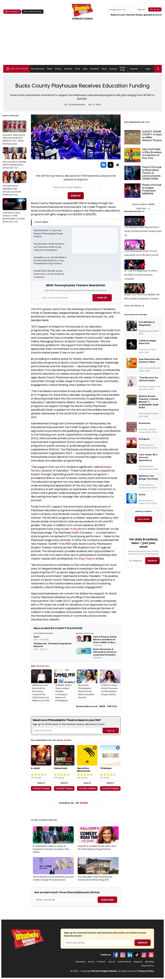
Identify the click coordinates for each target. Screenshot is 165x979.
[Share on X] (110, 165)
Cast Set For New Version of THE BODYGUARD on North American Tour (14, 211)
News (49, 68)
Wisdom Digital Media (104, 971)
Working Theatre (84, 558)
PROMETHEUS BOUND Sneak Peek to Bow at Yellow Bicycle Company (49, 274)
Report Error (147, 965)
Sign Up (76, 195)
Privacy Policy (146, 971)
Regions (138, 961)
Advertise (80, 961)
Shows (58, 68)
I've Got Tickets (41, 788)
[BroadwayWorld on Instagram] (123, 955)
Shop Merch (13, 11)
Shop (104, 68)
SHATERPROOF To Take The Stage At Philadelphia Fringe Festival (48, 233)
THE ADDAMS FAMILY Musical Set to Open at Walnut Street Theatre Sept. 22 (143, 231)
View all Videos (132, 305)
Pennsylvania (37, 68)
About (91, 961)
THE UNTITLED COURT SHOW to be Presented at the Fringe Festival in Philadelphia (49, 247)
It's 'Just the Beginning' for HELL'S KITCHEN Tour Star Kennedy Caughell (140, 274)
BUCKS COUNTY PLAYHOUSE (63, 628)
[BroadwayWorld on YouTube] (151, 955)
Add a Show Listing (33, 11)
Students (94, 68)
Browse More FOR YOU (143, 206)
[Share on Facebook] (103, 165)
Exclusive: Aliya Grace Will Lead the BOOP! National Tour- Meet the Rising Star (14, 133)
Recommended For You (137, 122)
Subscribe (107, 899)
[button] (158, 69)
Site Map (149, 961)
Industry (68, 68)
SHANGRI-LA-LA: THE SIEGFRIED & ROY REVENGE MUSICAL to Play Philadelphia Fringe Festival (50, 260)
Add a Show (143, 519)
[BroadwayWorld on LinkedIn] (130, 955)
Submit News (124, 961)
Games (113, 68)
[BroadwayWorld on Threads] (144, 955)
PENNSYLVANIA (82, 18)
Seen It (41, 783)
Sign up (152, 560)
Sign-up (141, 9)
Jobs (84, 68)
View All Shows (143, 511)
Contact (101, 961)
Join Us (111, 961)
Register (134, 68)
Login (147, 68)
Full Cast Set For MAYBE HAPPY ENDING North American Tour (14, 159)
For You (44, 666)
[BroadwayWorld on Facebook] (116, 955)
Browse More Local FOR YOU (96, 706)
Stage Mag (123, 68)
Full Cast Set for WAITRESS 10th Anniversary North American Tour (12, 184)
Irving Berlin (78, 529)
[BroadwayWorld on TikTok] (137, 955)
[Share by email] (118, 165)
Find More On (73, 802)
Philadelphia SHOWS (135, 314)
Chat (77, 68)
